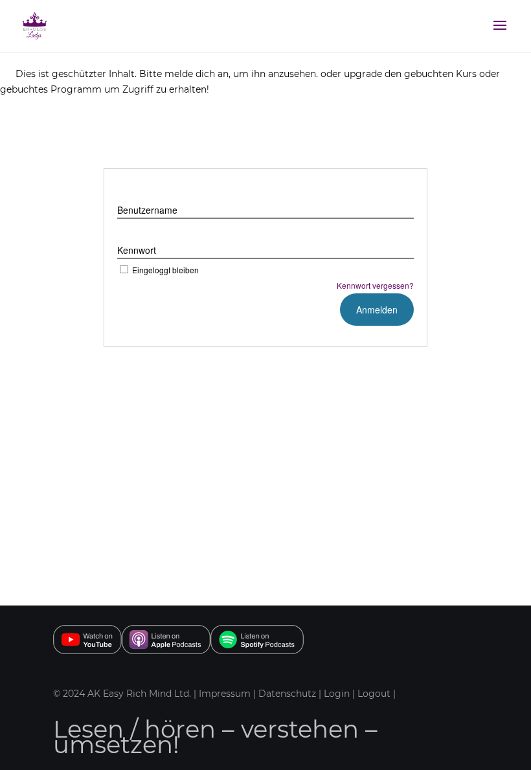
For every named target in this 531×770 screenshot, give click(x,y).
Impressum (225, 693)
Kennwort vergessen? (375, 285)
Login (337, 693)
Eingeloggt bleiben (165, 269)
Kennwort (136, 249)
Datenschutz (288, 693)
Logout (373, 693)
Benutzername (147, 209)
